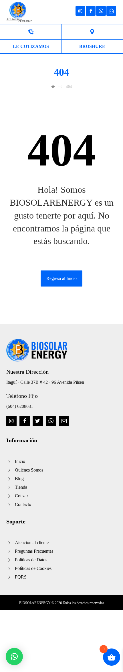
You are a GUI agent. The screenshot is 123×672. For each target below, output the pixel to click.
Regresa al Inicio (61, 278)
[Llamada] (30, 32)
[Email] (64, 421)
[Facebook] (24, 421)
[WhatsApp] (51, 421)
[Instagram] (11, 421)
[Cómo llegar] (92, 32)
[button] (14, 656)
